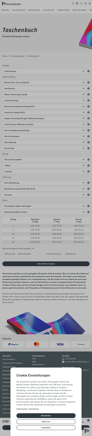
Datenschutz (22, 409)
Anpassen (46, 427)
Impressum (34, 409)
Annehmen (46, 415)
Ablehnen (46, 421)
